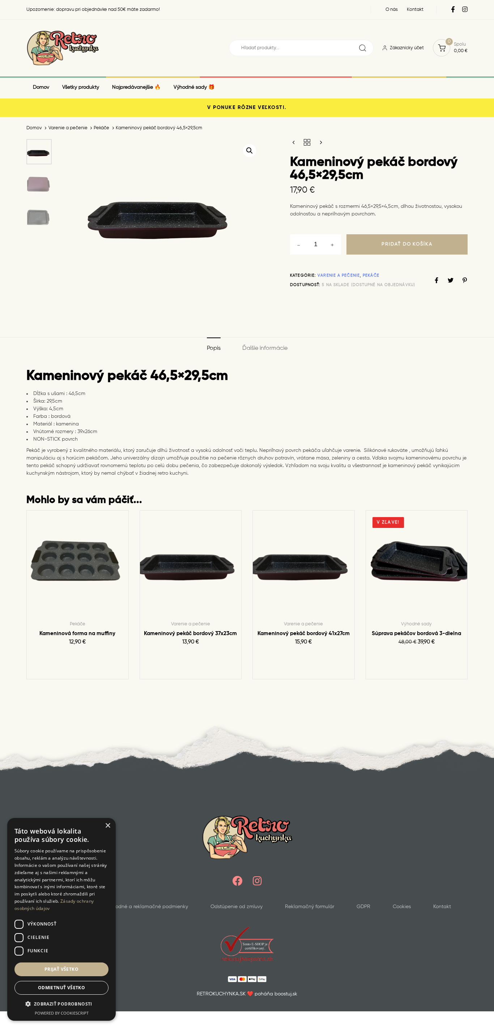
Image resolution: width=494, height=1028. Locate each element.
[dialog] (61, 919)
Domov (41, 87)
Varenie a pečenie (68, 128)
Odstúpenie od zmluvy (236, 906)
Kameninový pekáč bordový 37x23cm (190, 633)
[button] (249, 150)
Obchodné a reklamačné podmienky (145, 906)
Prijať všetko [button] (61, 969)
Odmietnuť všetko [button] (61, 988)
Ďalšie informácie (265, 348)
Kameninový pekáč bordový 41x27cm (303, 633)
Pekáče (101, 128)
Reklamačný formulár (309, 906)
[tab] (214, 348)
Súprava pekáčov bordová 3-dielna (416, 633)
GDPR (363, 906)
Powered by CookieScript (62, 1013)
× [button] (107, 825)
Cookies (402, 906)
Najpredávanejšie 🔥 (136, 87)
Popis (214, 348)
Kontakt (442, 906)
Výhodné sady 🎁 (194, 87)
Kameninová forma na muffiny (77, 633)
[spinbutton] (315, 244)
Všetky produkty (80, 87)
